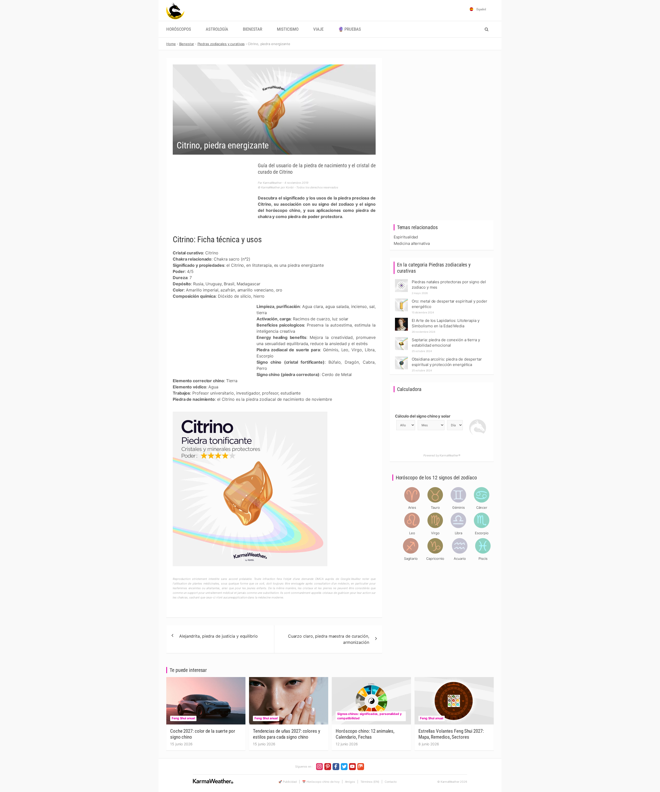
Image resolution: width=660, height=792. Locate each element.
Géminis (458, 507)
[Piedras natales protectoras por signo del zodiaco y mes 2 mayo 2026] (401, 280)
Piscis (482, 558)
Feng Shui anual (183, 718)
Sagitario (411, 558)
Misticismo (288, 29)
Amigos (350, 781)
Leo (412, 533)
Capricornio (435, 558)
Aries (412, 507)
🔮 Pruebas (349, 29)
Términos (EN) (369, 781)
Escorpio (482, 533)
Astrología (217, 29)
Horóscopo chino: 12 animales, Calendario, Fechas (365, 734)
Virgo (435, 533)
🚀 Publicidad (287, 781)
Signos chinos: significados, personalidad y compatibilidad (369, 716)
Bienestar (252, 29)
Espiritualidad (406, 237)
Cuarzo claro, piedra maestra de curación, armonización (328, 639)
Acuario (460, 558)
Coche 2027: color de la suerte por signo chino (202, 734)
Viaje (318, 29)
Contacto (391, 781)
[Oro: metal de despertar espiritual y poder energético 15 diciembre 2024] (401, 299)
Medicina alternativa (412, 243)
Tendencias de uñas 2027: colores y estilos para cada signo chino (286, 734)
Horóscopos (178, 29)
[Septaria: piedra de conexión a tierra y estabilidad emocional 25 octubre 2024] (401, 338)
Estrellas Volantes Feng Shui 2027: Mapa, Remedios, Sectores (451, 734)
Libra (459, 533)
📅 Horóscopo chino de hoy (321, 781)
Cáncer (481, 507)
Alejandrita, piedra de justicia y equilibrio (218, 636)
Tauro (435, 507)
